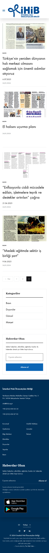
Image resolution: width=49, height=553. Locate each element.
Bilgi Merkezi (7, 434)
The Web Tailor (29, 546)
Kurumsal (6, 424)
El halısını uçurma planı (19, 127)
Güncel (9, 315)
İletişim (28, 434)
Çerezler (29, 429)
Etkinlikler (6, 439)
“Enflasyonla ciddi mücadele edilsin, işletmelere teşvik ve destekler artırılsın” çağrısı (23, 192)
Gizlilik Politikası (31, 424)
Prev (9, 279)
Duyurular (10, 309)
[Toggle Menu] (4, 10)
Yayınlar (5, 449)
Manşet (9, 322)
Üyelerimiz (6, 429)
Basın (4, 53)
